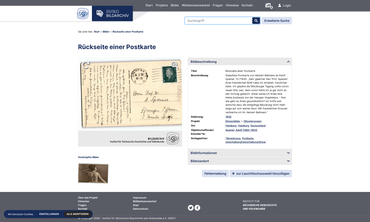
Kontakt (247, 5)
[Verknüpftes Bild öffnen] (93, 173)
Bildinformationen (204, 153)
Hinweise (232, 5)
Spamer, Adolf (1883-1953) (241, 130)
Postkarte (248, 138)
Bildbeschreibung (204, 62)
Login (286, 5)
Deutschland (258, 125)
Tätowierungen (252, 121)
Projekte (162, 5)
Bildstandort (200, 161)
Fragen (218, 5)
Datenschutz (140, 208)
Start (149, 5)
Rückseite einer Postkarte (128, 31)
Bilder (175, 5)
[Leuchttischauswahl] (269, 5)
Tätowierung (232, 138)
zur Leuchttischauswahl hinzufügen (262, 173)
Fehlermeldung (215, 173)
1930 (228, 116)
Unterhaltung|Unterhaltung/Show (245, 142)
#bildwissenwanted (196, 5)
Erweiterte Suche (276, 21)
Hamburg (230, 125)
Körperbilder (232, 121)
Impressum (139, 197)
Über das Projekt (88, 197)
